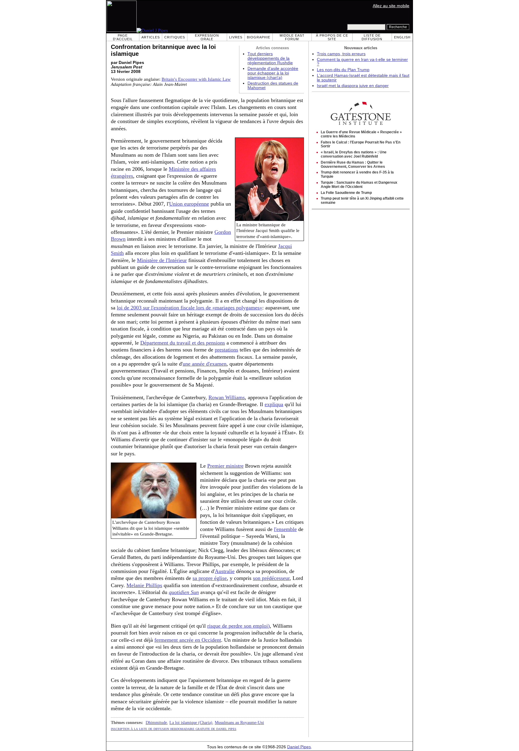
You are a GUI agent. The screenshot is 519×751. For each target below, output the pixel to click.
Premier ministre (225, 466)
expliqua (274, 404)
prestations (226, 350)
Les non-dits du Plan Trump (343, 70)
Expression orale (207, 37)
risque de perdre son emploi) (238, 626)
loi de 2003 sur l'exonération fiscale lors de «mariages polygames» (189, 308)
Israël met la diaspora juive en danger (353, 85)
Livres (235, 37)
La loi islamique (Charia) (190, 722)
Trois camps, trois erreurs (341, 54)
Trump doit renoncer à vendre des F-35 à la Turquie (357, 174)
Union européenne (189, 204)
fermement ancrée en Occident (187, 640)
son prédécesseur (271, 578)
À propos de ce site (332, 37)
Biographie (258, 37)
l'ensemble (285, 529)
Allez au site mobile (391, 6)
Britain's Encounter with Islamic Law (196, 79)
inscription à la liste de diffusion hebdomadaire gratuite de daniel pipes (173, 728)
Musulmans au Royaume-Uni (239, 722)
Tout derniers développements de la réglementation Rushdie (270, 58)
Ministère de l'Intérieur (162, 260)
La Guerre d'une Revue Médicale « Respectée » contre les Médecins (361, 134)
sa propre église (210, 578)
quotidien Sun (184, 592)
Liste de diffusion (372, 37)
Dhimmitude (156, 722)
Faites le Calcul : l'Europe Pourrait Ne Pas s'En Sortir (360, 144)
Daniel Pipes (299, 747)
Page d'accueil (123, 37)
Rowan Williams (226, 397)
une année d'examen (204, 364)
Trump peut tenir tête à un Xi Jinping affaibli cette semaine (362, 200)
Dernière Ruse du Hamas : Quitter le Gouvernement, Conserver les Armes (353, 164)
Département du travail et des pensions (182, 343)
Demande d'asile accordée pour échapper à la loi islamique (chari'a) (272, 73)
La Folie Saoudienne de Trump (346, 193)
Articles (150, 37)
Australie (225, 571)
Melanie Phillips (144, 585)
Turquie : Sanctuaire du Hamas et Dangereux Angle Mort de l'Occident (359, 184)
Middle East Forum (292, 37)
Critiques (174, 37)
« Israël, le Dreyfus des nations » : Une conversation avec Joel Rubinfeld (354, 154)
